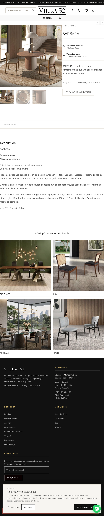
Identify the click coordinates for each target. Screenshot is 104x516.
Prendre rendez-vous (13, 431)
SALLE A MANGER (79, 83)
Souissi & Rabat (61, 414)
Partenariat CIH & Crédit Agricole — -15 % (58, 3)
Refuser (28, 507)
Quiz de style (9, 444)
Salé (56, 423)
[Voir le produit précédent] (98, 23)
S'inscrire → (13, 478)
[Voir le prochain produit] (102, 23)
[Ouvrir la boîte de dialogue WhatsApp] (97, 509)
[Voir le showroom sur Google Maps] (79, 10)
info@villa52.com (62, 398)
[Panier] (93, 10)
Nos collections (10, 418)
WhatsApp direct (62, 395)
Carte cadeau (10, 427)
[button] (59, 28)
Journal (7, 423)
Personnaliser (13, 507)
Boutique (8, 414)
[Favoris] (86, 10)
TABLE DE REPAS (93, 83)
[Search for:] (60, 18)
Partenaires (9, 440)
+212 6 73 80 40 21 (63, 392)
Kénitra (58, 427)
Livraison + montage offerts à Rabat (18, 3)
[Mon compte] (72, 10)
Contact (7, 436)
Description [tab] (10, 124)
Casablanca (59, 418)
